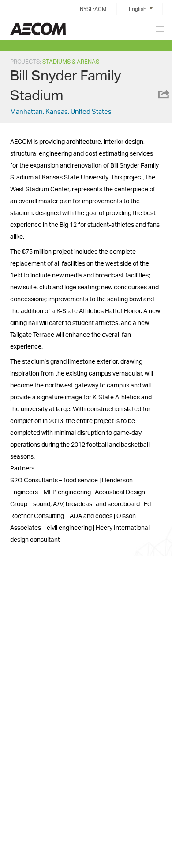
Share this (163, 94)
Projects (25, 61)
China (38, 28)
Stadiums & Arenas (70, 61)
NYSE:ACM (93, 9)
